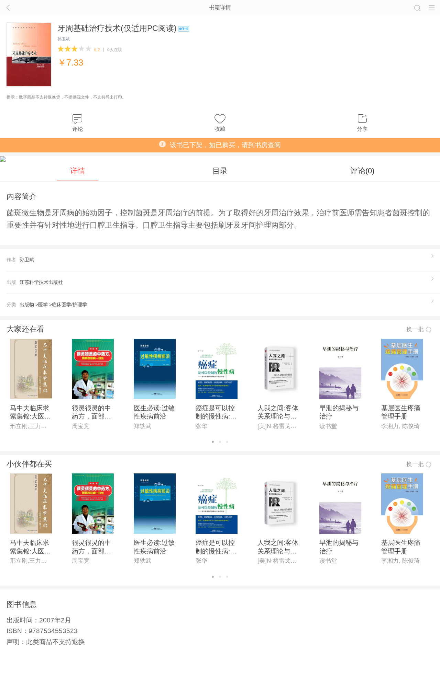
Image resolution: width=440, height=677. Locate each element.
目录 (220, 171)
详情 (77, 171)
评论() (362, 171)
